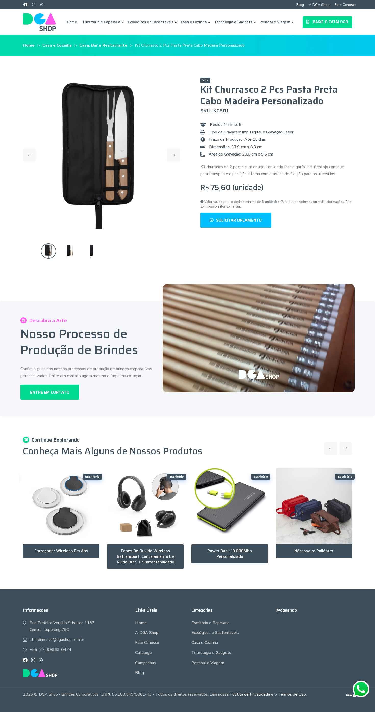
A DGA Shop (319, 4)
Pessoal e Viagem (275, 22)
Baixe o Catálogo (330, 22)
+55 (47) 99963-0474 (50, 649)
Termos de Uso (292, 694)
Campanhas (145, 663)
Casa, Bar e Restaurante (103, 45)
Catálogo (143, 652)
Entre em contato (49, 392)
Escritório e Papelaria (101, 22)
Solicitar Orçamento (239, 220)
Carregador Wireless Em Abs (61, 551)
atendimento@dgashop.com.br (57, 639)
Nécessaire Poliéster (313, 551)
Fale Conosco (346, 4)
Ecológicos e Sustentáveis (150, 22)
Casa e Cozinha (194, 22)
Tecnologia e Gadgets (233, 22)
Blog (300, 4)
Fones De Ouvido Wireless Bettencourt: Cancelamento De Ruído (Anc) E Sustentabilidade (145, 556)
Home (72, 22)
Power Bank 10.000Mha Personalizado (229, 554)
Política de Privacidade (250, 694)
